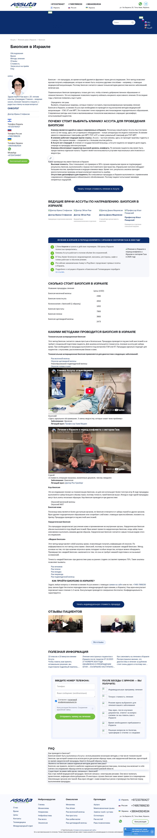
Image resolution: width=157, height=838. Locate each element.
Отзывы (54, 30)
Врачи (53, 22)
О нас (53, 15)
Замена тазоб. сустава (103, 812)
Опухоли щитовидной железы (63, 361)
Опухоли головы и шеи (61, 366)
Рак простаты (71, 816)
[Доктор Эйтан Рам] (86, 210)
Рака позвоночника (102, 823)
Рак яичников (56, 567)
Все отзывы (98, 642)
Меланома (70, 805)
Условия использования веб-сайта (84, 830)
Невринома (43, 812)
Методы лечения (17, 59)
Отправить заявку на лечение (75, 716)
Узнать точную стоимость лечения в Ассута (98, 189)
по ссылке (60, 272)
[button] (98, 753)
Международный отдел (23, 826)
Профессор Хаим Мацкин (76, 424)
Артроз (97, 805)
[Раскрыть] (152, 831)
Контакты (17, 819)
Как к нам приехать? (59, 33)
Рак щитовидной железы (76, 823)
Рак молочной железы (60, 359)
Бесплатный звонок (18, 161)
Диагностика (56, 25)
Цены (53, 17)
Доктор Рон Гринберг (74, 483)
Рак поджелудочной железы (63, 577)
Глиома (41, 805)
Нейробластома (45, 816)
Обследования (16, 53)
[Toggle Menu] (50, 12)
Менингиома (43, 808)
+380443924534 (93, 4)
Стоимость (15, 64)
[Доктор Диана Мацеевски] (111, 210)
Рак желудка (56, 572)
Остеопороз (99, 816)
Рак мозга (42, 819)
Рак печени (55, 569)
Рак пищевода (57, 574)
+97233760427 (58, 4)
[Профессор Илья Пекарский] (137, 211)
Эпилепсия (43, 823)
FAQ (12, 69)
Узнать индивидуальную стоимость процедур (98, 604)
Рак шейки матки (73, 819)
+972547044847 (14, 155)
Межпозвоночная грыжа (104, 808)
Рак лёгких (70, 808)
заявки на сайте (116, 585)
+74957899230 (75, 4)
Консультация (140, 822)
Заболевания (56, 20)
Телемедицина (19, 822)
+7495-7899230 (139, 585)
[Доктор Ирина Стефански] (60, 210)
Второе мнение (57, 28)
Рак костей (98, 819)
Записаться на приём (19, 66)
